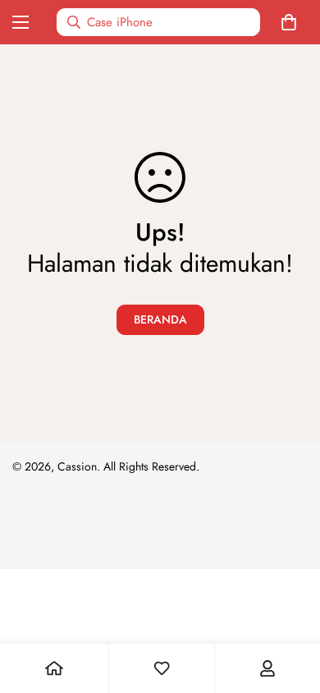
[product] (54, 668)
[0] (292, 22)
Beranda (160, 319)
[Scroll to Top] (290, 606)
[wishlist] (161, 668)
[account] (267, 668)
